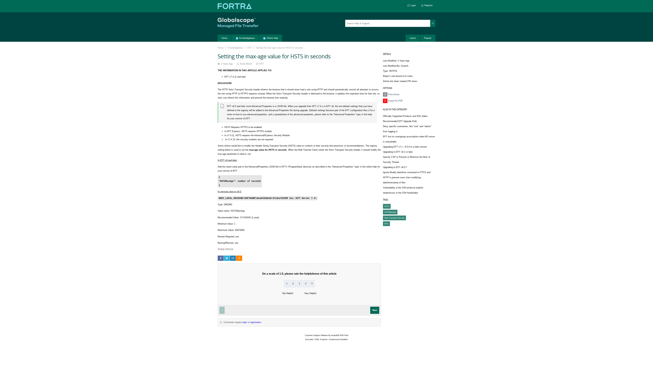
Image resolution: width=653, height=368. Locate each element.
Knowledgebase (235, 48)
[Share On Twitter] (227, 258)
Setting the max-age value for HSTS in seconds (279, 48)
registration (255, 322)
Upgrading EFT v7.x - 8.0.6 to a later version (405, 146)
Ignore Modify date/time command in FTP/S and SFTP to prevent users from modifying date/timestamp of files (406, 177)
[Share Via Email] (233, 258)
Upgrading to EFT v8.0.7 (395, 167)
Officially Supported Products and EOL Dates (405, 116)
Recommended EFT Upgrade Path (400, 121)
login (244, 322)
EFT (249, 48)
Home (220, 48)
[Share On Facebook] (221, 258)
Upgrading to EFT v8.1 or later (398, 152)
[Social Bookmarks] (239, 258)
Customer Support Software (316, 335)
